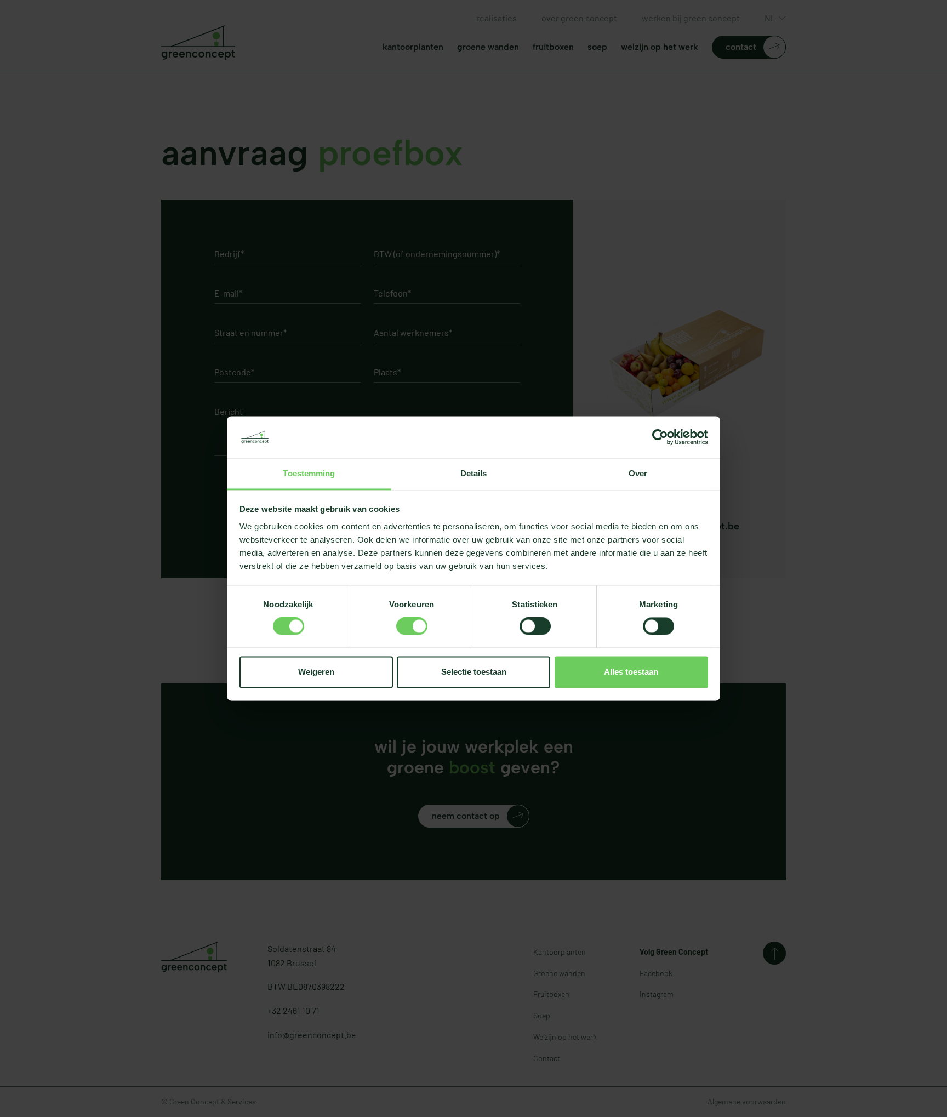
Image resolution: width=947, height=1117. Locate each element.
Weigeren (316, 671)
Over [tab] (638, 473)
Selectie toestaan (473, 671)
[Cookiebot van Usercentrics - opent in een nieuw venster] (660, 437)
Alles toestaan (631, 671)
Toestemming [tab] (309, 473)
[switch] (411, 626)
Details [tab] (473, 473)
